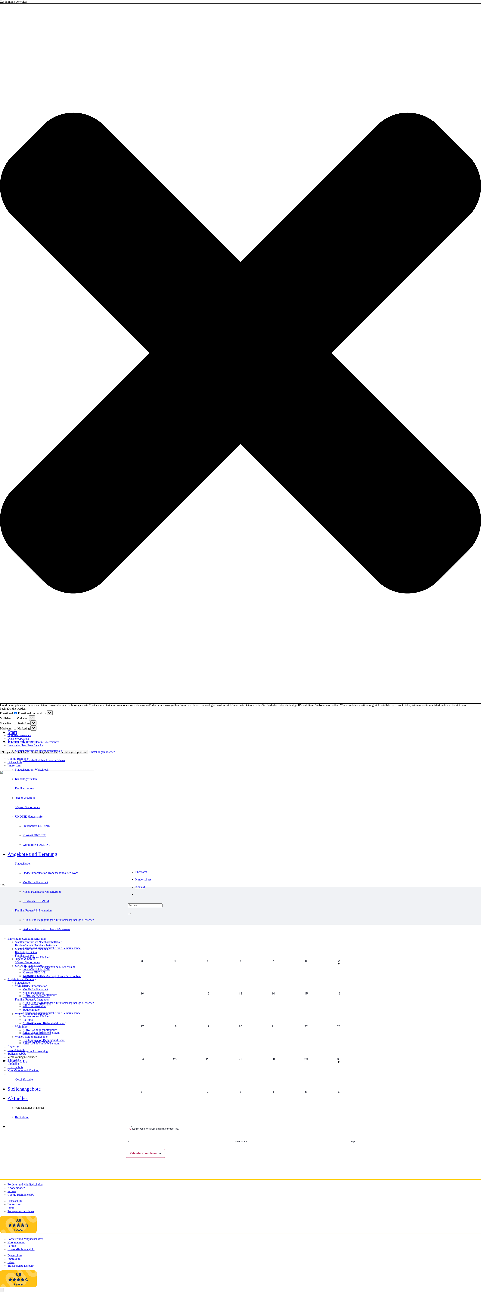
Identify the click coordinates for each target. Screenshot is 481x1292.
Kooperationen (16, 1187)
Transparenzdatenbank (21, 1211)
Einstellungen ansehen (102, 752)
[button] (240, 353)
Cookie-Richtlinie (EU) (21, 1194)
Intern (11, 1207)
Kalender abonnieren (143, 1153)
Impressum (14, 1204)
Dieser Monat (240, 1141)
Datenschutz (15, 1201)
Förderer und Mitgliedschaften (25, 1184)
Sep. (353, 1141)
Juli (127, 1141)
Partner (12, 1191)
